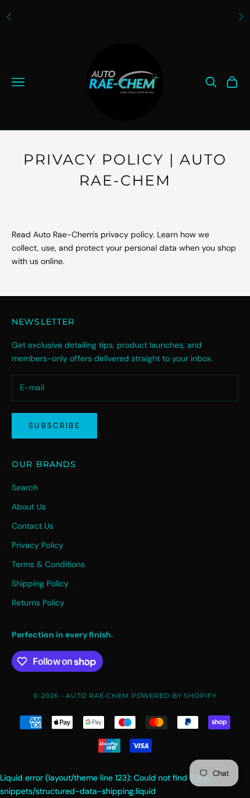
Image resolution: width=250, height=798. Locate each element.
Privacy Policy (37, 545)
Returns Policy (38, 602)
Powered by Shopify (174, 696)
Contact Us (32, 526)
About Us (29, 506)
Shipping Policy (40, 583)
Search (25, 487)
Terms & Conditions (48, 564)
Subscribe (54, 425)
